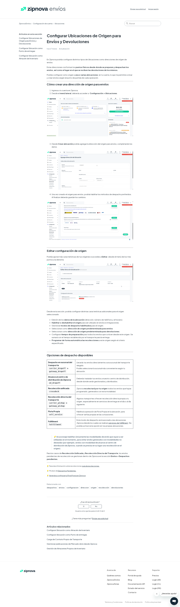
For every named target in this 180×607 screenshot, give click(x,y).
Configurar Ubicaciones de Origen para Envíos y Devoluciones (30, 41)
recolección (104, 487)
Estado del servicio (136, 588)
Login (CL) (156, 584)
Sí (83, 506)
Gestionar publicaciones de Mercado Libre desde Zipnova (72, 544)
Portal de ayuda (134, 575)
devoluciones (117, 487)
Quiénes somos (114, 575)
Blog (130, 580)
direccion (85, 487)
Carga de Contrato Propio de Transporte (64, 539)
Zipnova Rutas (113, 584)
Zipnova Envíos (25, 24)
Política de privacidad (153, 602)
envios (62, 487)
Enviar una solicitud (138, 9)
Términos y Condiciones (114, 602)
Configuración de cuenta (42, 24)
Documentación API (136, 584)
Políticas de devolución (134, 602)
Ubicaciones (59, 24)
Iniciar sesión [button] (153, 9)
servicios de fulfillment (118, 423)
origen (93, 487)
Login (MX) (156, 588)
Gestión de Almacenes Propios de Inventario (66, 548)
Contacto (132, 592)
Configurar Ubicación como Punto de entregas (31, 49)
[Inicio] (43, 9)
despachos (52, 487)
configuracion (72, 487)
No (96, 506)
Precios (155, 575)
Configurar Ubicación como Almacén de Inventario (31, 57)
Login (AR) (156, 580)
